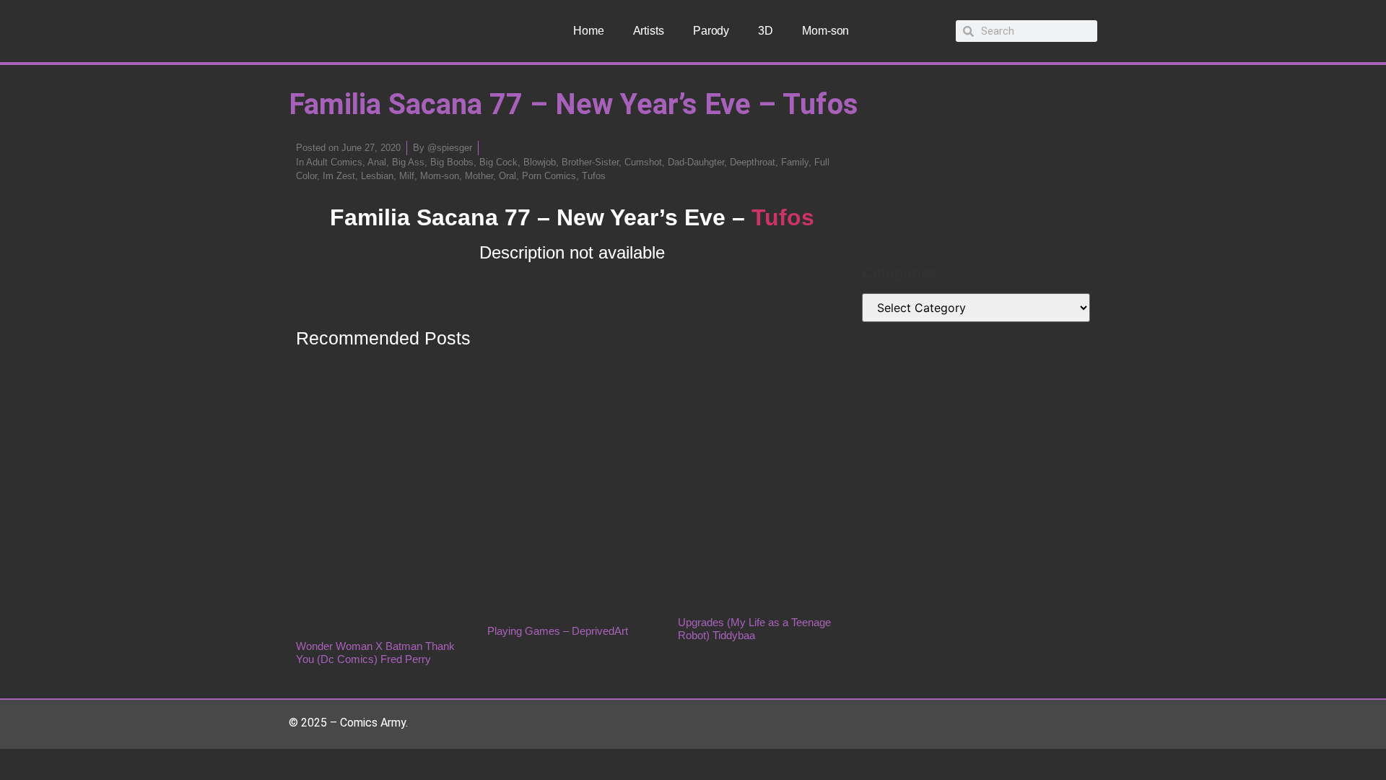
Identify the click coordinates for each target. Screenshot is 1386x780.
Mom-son (825, 31)
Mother (479, 175)
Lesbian (377, 175)
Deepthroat (752, 162)
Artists (648, 31)
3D (765, 31)
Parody (711, 31)
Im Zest (339, 175)
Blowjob (539, 162)
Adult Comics (334, 162)
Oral (507, 175)
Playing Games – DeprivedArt (557, 631)
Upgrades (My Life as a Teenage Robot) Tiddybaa (754, 628)
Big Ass (408, 162)
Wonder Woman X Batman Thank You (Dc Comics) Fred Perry (375, 652)
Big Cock (498, 162)
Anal (376, 162)
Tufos (594, 175)
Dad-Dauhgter (696, 162)
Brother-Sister (590, 162)
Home (588, 31)
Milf (406, 175)
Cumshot (643, 162)
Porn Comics (549, 175)
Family (794, 162)
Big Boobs (452, 162)
